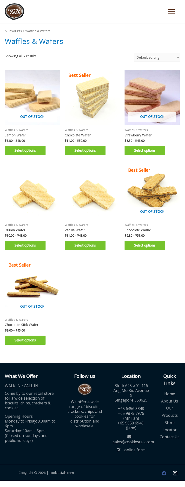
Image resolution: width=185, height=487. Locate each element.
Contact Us (169, 436)
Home (169, 393)
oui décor (7, 483)
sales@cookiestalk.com (133, 442)
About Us (169, 401)
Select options (25, 150)
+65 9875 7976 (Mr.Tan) (131, 416)
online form (134, 449)
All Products (13, 31)
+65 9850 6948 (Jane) (131, 425)
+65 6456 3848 (131, 408)
